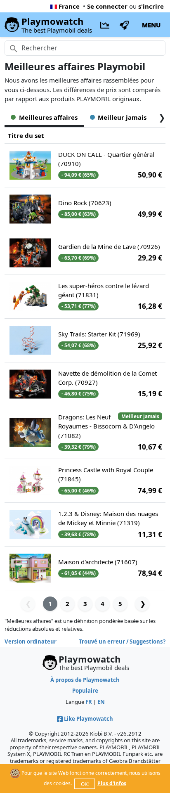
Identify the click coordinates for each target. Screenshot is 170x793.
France (69, 6)
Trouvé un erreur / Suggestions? (122, 641)
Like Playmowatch (88, 718)
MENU (151, 25)
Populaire (85, 690)
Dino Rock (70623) (84, 203)
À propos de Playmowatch (85, 680)
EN (101, 701)
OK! (85, 784)
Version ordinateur (31, 641)
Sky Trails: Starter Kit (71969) (99, 334)
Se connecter (107, 6)
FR (88, 701)
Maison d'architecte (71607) (97, 562)
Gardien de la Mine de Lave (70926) (109, 246)
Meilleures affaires (48, 117)
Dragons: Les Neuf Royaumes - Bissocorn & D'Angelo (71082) (106, 426)
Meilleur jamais (122, 117)
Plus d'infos (111, 783)
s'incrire (151, 6)
